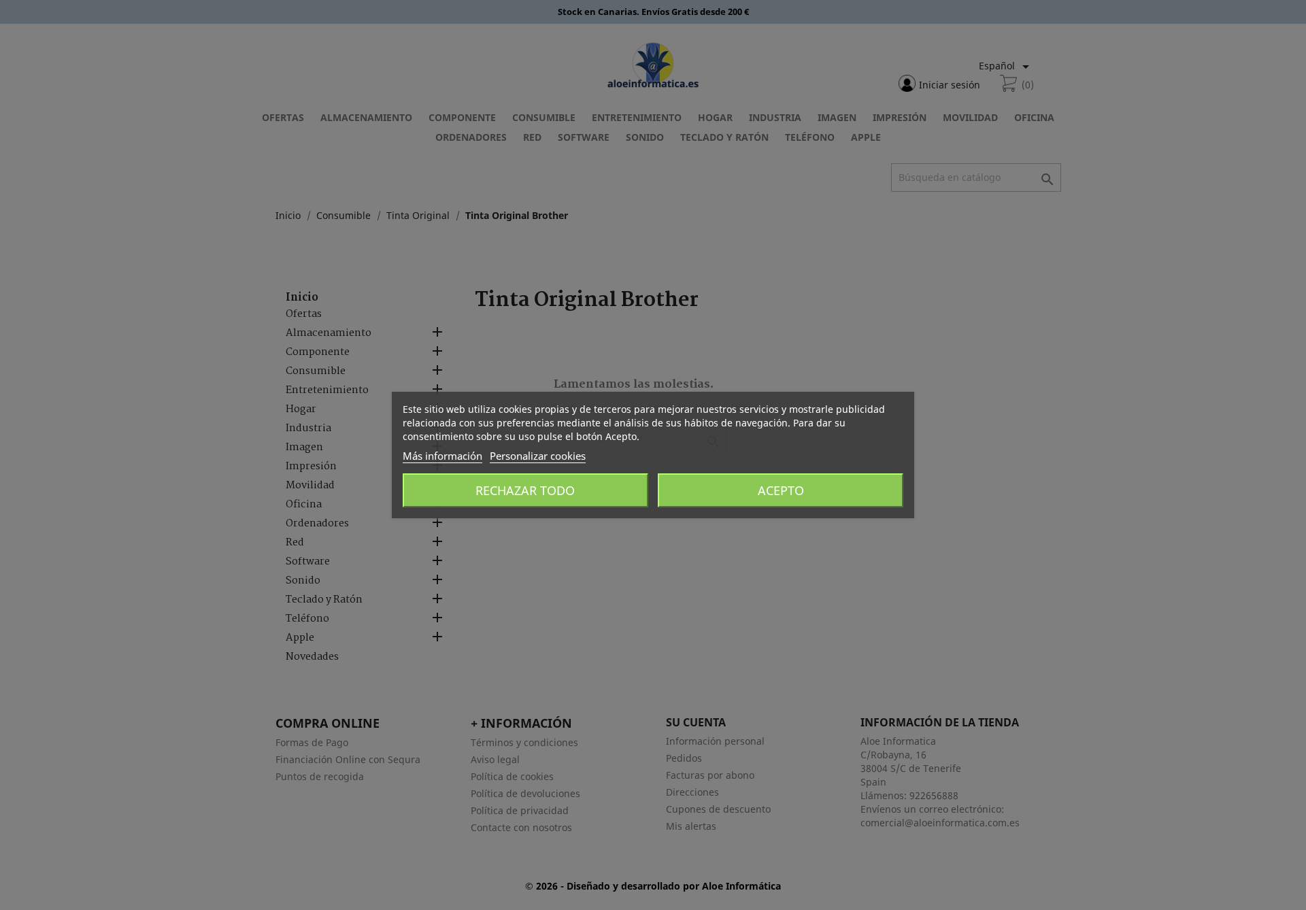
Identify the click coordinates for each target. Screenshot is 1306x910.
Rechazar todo (525, 490)
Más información (442, 455)
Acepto (781, 490)
